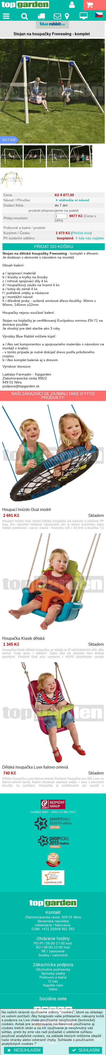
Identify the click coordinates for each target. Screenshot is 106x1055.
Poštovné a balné (53, 977)
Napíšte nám (53, 985)
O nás (53, 981)
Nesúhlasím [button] (27, 1050)
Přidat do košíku (53, 246)
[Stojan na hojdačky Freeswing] (11, 156)
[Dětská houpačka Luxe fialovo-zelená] (53, 713)
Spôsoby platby (53, 973)
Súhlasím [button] (89, 1050)
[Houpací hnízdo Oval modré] (53, 456)
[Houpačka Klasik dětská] (53, 584)
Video (53, 989)
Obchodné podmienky (53, 969)
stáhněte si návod (74, 200)
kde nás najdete (91, 238)
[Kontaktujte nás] (62, 16)
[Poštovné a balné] (41, 16)
